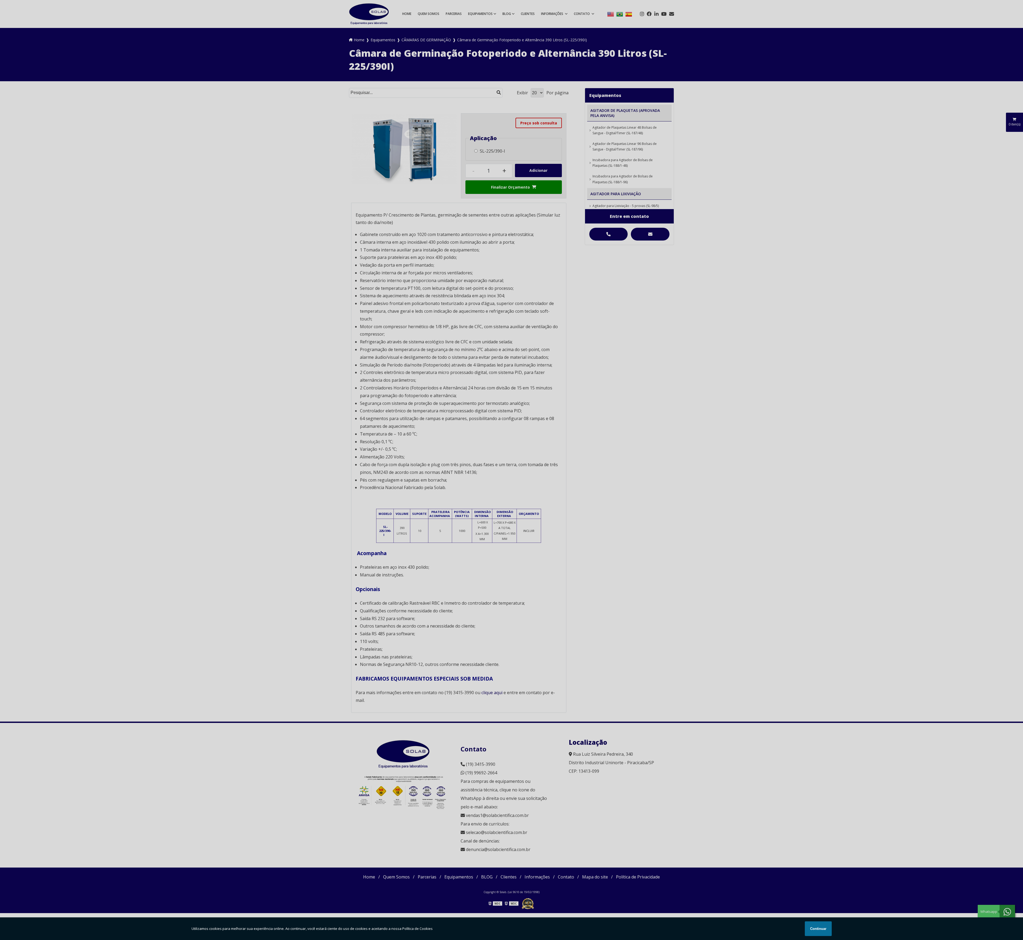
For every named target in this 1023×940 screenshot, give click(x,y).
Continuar (818, 929)
